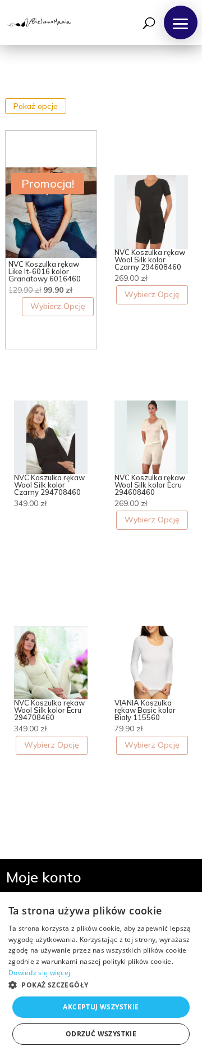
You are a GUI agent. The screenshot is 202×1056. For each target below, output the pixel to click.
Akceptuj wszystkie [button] (101, 1007)
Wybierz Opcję (57, 306)
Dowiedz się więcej (39, 972)
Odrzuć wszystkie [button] (101, 1034)
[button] (181, 22)
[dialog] (101, 974)
